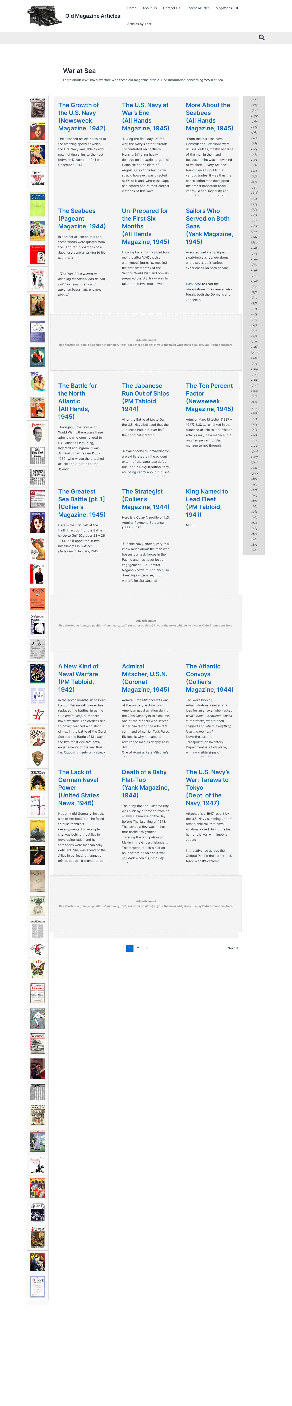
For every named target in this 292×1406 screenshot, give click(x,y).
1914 (254, 423)
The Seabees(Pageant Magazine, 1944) (82, 218)
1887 (254, 506)
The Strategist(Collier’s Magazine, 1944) (146, 499)
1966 (254, 137)
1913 (254, 429)
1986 (254, 99)
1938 (254, 291)
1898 (254, 478)
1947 (254, 242)
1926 (254, 357)
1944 (254, 258)
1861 (254, 544)
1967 (254, 132)
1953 (254, 209)
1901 (254, 467)
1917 (254, 407)
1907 (254, 456)
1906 (254, 462)
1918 (254, 401)
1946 (254, 247)
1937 (254, 297)
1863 (254, 533)
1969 (254, 121)
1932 (254, 324)
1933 (254, 319)
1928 (254, 346)
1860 (254, 550)
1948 (254, 236)
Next (233, 948)
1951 (254, 220)
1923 (254, 374)
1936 (254, 302)
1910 (254, 445)
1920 (254, 390)
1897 (254, 484)
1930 (254, 335)
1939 (254, 286)
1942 (254, 269)
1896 (254, 489)
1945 (254, 253)
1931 (254, 330)
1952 (254, 214)
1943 (254, 264)
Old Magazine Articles (92, 16)
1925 (254, 363)
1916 (254, 412)
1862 (254, 539)
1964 (254, 148)
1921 (254, 385)
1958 (254, 181)
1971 (254, 110)
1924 (254, 368)
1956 (254, 192)
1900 (254, 473)
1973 (254, 104)
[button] (262, 38)
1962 (254, 159)
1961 (254, 165)
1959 (254, 176)
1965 (254, 143)
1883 (254, 511)
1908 (254, 451)
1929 (254, 341)
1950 (254, 225)
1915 (254, 418)
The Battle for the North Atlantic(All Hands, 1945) (77, 401)
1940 (254, 280)
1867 (254, 517)
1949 (254, 231)
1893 (254, 500)
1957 (254, 187)
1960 (254, 170)
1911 (254, 440)
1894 (254, 495)
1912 (254, 434)
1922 (254, 379)
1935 (254, 308)
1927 (254, 352)
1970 (254, 115)
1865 (254, 522)
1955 (254, 198)
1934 (254, 313)
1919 (254, 396)
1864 (254, 528)
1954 (254, 203)
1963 (254, 154)
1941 (254, 275)
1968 (254, 126)
